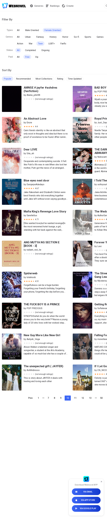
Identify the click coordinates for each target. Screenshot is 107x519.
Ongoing (45, 50)
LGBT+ (51, 43)
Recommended (23, 78)
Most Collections (44, 78)
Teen (40, 43)
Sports (88, 37)
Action (20, 43)
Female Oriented (52, 30)
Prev (30, 398)
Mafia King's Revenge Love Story (45, 211)
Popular (7, 78)
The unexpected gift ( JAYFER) (43, 366)
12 (83, 398)
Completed (30, 50)
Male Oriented (32, 30)
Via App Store (88, 500)
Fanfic (63, 43)
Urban (28, 37)
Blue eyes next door (36, 180)
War (30, 43)
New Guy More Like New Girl (42, 335)
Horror (65, 37)
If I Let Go (100, 366)
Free (27, 57)
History (53, 37)
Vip (36, 57)
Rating (60, 78)
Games (100, 37)
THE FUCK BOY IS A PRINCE (42, 304)
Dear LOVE (30, 149)
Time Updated (75, 78)
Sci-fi (76, 37)
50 (101, 398)
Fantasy (40, 37)
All (18, 30)
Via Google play (88, 508)
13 (90, 398)
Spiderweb (30, 273)
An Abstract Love (35, 118)
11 (75, 398)
